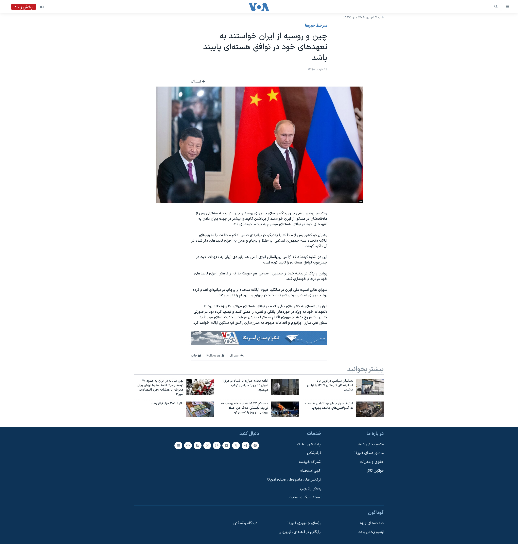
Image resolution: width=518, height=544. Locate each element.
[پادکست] (188, 445)
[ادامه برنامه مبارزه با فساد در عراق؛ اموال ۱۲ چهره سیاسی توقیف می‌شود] (285, 387)
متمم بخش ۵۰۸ (371, 444)
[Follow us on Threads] (207, 445)
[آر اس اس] (197, 445)
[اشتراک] (178, 445)
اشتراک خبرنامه (310, 462)
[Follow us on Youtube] (226, 445)
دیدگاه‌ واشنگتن (245, 523)
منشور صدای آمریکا (369, 453)
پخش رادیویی (310, 488)
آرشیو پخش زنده (371, 532)
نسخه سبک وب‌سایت (305, 497)
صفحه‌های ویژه (372, 523)
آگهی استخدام (310, 470)
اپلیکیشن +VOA (308, 444)
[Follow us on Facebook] (255, 445)
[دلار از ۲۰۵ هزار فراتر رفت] (200, 409)
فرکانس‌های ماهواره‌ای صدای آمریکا (294, 479)
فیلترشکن (314, 453)
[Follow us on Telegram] (245, 445)
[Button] (198, 81)
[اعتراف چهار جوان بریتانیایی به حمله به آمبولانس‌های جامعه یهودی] (370, 409)
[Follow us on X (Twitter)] (236, 445)
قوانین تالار (375, 470)
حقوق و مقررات (372, 462)
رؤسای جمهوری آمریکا (304, 523)
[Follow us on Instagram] (217, 445)
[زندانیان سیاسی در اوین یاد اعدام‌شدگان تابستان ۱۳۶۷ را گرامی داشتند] (370, 387)
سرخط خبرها (316, 25)
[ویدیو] (42, 7)
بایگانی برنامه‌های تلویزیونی (300, 532)
